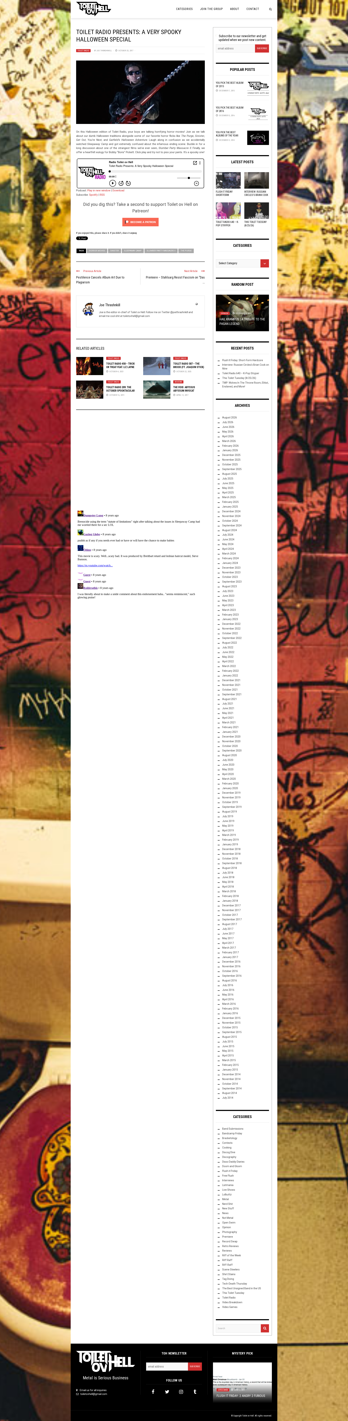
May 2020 (227, 769)
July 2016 (227, 985)
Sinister (114, 251)
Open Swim (239, 318)
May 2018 (227, 881)
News (225, 1213)
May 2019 (227, 825)
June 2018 (228, 877)
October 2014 (230, 1083)
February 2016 (230, 1008)
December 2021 (231, 680)
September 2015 (232, 1032)
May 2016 (227, 994)
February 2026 (230, 445)
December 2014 (231, 1074)
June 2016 (228, 989)
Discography (229, 1157)
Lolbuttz (227, 1194)
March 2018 (229, 891)
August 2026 (229, 417)
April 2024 (228, 548)
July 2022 (227, 647)
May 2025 (227, 488)
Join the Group (211, 9)
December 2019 (231, 792)
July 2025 (227, 478)
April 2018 (228, 886)
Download (118, 190)
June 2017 (228, 933)
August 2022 (229, 642)
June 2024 (228, 539)
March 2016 (229, 1003)
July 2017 (227, 928)
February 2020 (230, 783)
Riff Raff (227, 1260)
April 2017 (228, 943)
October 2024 (230, 520)
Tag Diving (228, 1278)
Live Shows (228, 1189)
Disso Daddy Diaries (233, 1161)
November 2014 (231, 1079)
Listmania (227, 1185)
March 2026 (229, 441)
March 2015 (229, 1060)
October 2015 (230, 1027)
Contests (227, 1142)
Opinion (226, 1227)
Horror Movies (97, 251)
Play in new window (98, 190)
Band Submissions (232, 1128)
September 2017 (232, 919)
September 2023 (232, 581)
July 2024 (227, 534)
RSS (102, 194)
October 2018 (230, 858)
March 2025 (229, 497)
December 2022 (231, 623)
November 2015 (231, 1022)
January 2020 (230, 788)
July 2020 (227, 760)
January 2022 (230, 675)
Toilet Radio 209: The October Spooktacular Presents (120, 390)
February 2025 (230, 501)
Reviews (178, 382)
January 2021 (230, 731)
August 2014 (229, 1093)
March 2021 (229, 722)
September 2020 (232, 750)
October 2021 (230, 689)
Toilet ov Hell (248, 1415)
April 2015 (228, 1055)
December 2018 (231, 849)
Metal (225, 1199)
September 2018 (232, 863)
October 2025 (230, 464)
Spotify (93, 194)
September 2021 (232, 694)
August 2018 (229, 868)
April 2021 (228, 717)
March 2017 (229, 947)
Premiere (227, 1236)
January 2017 (230, 957)
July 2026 (227, 422)
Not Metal (227, 1217)
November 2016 (231, 966)
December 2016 (231, 961)
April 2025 (228, 492)
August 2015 (229, 1036)
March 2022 (229, 666)
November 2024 (231, 516)
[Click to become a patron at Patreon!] (140, 222)
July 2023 (227, 591)
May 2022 (227, 656)
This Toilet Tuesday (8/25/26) (239, 378)
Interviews (228, 1180)
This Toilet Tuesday (233, 1292)
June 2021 (228, 708)
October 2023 (230, 577)
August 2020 (229, 755)
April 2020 (228, 774)
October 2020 (230, 746)
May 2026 (227, 431)
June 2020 (228, 764)
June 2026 (228, 426)
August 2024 (229, 530)
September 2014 (232, 1088)
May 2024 (227, 544)
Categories (184, 9)
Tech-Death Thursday (234, 1283)
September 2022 (232, 638)
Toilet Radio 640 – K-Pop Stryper (240, 373)
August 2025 (229, 473)
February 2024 (230, 558)
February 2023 (230, 614)
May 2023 (227, 600)
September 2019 (232, 806)
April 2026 (228, 436)
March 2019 (229, 835)
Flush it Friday (230, 1170)
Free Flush (228, 1175)
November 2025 (231, 459)
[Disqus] (140, 461)
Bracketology (229, 1138)
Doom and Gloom (232, 1166)
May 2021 (227, 713)
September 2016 (232, 975)
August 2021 (229, 699)
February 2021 (230, 727)
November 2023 (231, 572)
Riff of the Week (231, 1255)
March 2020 (229, 778)
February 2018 (230, 896)
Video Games (229, 1307)
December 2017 (231, 905)
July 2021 (227, 703)
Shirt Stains (228, 1274)
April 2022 (228, 661)
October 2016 (230, 971)
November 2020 (231, 741)
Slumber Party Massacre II (161, 251)
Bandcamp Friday (232, 1133)
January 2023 (230, 619)
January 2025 (230, 506)
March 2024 (229, 553)
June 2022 (228, 652)
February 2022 (230, 670)
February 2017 (230, 952)
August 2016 (229, 980)
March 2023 (229, 609)
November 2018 (231, 853)
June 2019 (228, 821)
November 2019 (231, 797)
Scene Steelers (231, 1269)
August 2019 (229, 811)
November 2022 (231, 628)
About (234, 9)
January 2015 (230, 1069)
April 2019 (228, 830)
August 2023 (229, 586)
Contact (252, 9)
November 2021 (231, 685)
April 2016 (228, 999)
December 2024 (231, 511)
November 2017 (231, 910)
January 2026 (230, 450)
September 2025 (232, 469)
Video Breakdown (232, 1302)
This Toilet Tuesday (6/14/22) (240, 324)
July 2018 (227, 872)
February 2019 (230, 839)
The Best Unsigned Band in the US (241, 1288)
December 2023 (231, 567)
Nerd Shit (227, 1203)
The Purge (186, 251)
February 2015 (230, 1064)
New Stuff (225, 318)
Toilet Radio (83, 50)
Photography (229, 1232)
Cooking (226, 1147)
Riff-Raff (227, 1264)
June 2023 (228, 595)
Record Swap (229, 1241)
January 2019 (230, 844)
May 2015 (227, 1050)
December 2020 (231, 736)
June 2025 (228, 483)
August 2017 (229, 924)
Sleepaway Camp (133, 251)
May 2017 (227, 938)
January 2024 (230, 563)
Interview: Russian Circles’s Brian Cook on (256, 195)
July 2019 (227, 816)
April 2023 (228, 605)
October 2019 (230, 802)
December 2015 (231, 1018)
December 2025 (231, 455)
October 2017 (230, 914)
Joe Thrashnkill (104, 50)
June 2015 (228, 1046)
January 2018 (230, 900)
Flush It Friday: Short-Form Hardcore (224, 195)
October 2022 (230, 633)
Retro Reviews (230, 1246)
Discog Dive (228, 1152)
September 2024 (232, 525)
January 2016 (230, 1013)
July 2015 (227, 1041)
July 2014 (227, 1097)
